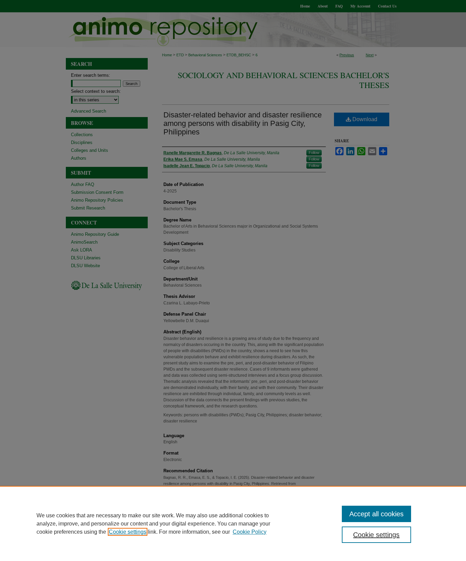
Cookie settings (127, 532)
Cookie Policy (249, 532)
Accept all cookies (376, 514)
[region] (233, 523)
